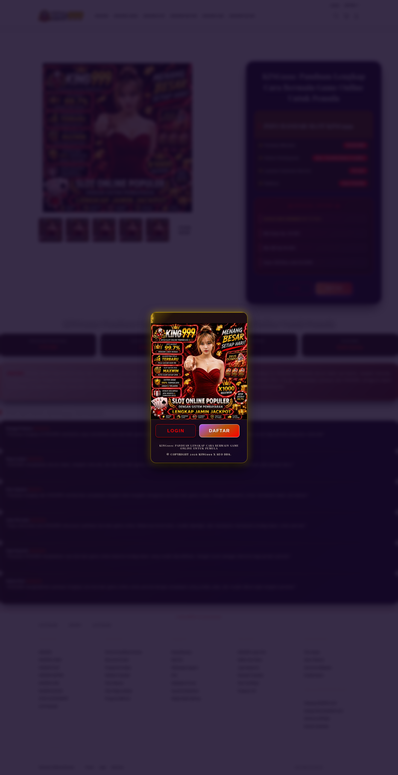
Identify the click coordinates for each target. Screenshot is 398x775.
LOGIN (175, 430)
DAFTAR (219, 430)
